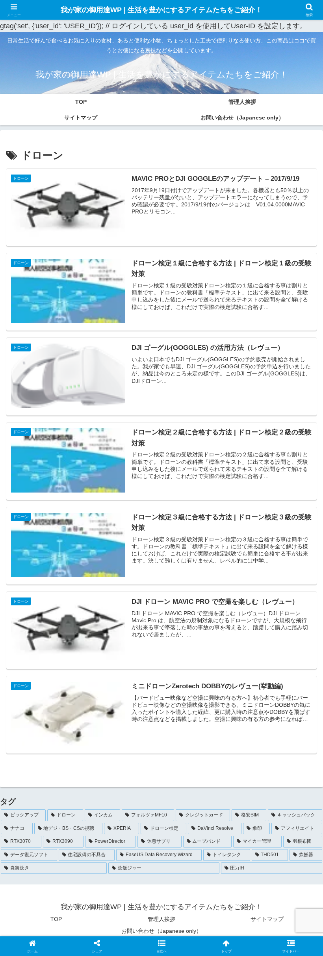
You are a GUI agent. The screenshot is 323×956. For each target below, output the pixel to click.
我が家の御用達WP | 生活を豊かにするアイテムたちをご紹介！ (161, 10)
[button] (161, 946)
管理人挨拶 (161, 919)
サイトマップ (267, 919)
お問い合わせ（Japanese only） (161, 931)
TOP (56, 919)
